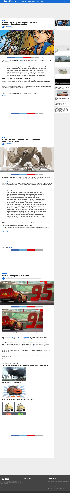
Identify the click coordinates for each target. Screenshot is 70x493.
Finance (29, 1)
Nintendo (7, 95)
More (42, 1)
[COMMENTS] (43, 57)
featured (10, 247)
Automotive (24, 1)
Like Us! (38, 1)
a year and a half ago (11, 181)
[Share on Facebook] (11, 57)
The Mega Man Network (9, 230)
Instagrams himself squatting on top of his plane (27, 345)
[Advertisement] (35, 10)
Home (16, 1)
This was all (4, 181)
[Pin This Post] (27, 57)
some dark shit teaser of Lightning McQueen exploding (19, 337)
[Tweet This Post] (19, 57)
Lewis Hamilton (35, 332)
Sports (33, 1)
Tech (19, 1)
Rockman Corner (6, 231)
